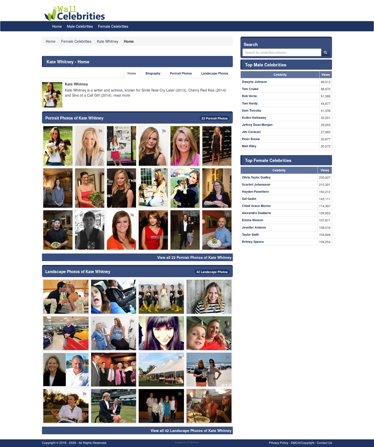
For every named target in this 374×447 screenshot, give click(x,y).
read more (121, 95)
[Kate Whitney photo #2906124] (113, 333)
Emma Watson (252, 220)
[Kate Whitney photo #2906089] (89, 230)
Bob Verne (249, 96)
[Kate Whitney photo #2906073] (57, 230)
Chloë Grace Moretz (256, 205)
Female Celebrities (113, 26)
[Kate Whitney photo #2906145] (153, 230)
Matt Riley (249, 146)
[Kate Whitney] (52, 95)
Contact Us (324, 442)
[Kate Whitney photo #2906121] (209, 333)
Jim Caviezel (251, 131)
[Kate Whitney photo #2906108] (89, 145)
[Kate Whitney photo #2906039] (121, 145)
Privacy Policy (278, 442)
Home (57, 26)
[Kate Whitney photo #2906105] (217, 230)
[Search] (325, 52)
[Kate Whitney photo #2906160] (161, 369)
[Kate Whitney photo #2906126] (209, 406)
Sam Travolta (251, 110)
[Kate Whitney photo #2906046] (57, 145)
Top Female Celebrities (268, 160)
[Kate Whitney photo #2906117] (161, 406)
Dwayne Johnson (254, 81)
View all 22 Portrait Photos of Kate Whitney (194, 257)
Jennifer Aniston (254, 227)
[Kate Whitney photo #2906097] (185, 145)
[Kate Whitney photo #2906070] (153, 188)
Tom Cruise (250, 88)
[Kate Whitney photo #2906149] (161, 296)
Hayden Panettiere (255, 191)
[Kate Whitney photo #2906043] (185, 188)
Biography (153, 73)
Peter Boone (251, 139)
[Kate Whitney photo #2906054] (217, 188)
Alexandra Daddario (256, 213)
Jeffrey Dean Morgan (257, 124)
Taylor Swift (250, 234)
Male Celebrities (80, 26)
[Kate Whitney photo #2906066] (65, 406)
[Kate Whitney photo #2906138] (89, 188)
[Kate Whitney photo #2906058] (209, 369)
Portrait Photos (181, 73)
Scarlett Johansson (256, 184)
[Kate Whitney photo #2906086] (113, 406)
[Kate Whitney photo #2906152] (121, 188)
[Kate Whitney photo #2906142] (113, 369)
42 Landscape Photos (212, 272)
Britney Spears (253, 241)
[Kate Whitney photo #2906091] (153, 145)
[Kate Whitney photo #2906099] (65, 333)
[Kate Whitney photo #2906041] (209, 296)
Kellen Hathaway (254, 117)
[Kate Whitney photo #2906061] (57, 188)
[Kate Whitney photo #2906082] (161, 333)
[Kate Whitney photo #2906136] (65, 369)
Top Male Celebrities (265, 65)
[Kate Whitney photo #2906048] (113, 296)
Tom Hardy (250, 103)
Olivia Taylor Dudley (256, 177)
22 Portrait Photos (215, 118)
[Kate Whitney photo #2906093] (185, 230)
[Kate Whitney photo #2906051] (217, 145)
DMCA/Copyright (302, 442)
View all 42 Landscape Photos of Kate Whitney (191, 430)
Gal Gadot (249, 198)
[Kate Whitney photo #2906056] (121, 230)
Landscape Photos (214, 73)
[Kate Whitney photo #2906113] (65, 296)
